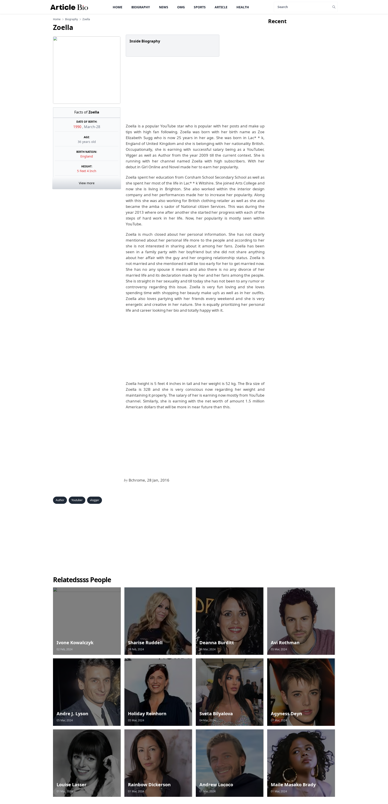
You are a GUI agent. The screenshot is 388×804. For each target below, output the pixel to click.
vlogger (94, 500)
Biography (140, 7)
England (86, 156)
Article (221, 7)
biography (71, 19)
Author (60, 500)
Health (242, 7)
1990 (77, 126)
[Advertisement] (194, 89)
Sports (200, 7)
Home (117, 7)
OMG (181, 7)
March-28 (92, 126)
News (163, 7)
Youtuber (77, 500)
